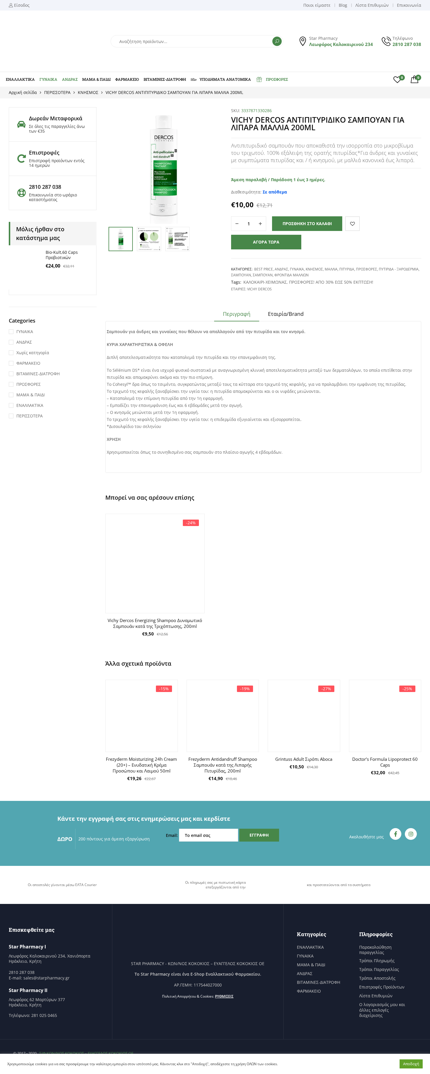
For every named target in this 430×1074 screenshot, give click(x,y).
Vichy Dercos (259, 289)
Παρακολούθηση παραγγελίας (375, 950)
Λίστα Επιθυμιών (376, 995)
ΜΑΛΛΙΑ (331, 269)
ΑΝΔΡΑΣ (70, 79)
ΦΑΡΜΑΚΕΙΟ (127, 79)
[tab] (236, 315)
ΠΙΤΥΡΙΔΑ (346, 269)
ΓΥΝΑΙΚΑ (48, 79)
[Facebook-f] (396, 834)
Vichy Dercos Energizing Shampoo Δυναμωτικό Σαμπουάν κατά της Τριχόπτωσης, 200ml (155, 623)
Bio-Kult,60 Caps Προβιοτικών (62, 254)
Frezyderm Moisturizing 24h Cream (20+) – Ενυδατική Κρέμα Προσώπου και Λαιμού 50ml (141, 765)
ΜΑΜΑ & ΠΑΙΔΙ (96, 79)
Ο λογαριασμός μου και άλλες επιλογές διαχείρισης (382, 1010)
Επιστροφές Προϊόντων (382, 987)
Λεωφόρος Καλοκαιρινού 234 (341, 44)
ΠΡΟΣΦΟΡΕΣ (277, 79)
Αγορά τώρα (266, 242)
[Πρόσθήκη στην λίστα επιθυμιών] (352, 223)
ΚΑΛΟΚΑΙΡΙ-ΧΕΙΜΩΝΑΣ (265, 282)
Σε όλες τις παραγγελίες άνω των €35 (57, 129)
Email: (172, 835)
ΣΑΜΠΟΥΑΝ (241, 275)
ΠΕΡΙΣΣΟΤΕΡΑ (57, 92)
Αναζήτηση (277, 41)
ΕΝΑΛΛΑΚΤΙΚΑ (20, 79)
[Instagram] (411, 834)
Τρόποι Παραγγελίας (379, 969)
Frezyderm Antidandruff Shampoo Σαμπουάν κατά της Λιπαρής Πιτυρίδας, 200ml (222, 765)
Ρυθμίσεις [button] (224, 996)
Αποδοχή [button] (411, 1063)
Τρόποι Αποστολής (377, 978)
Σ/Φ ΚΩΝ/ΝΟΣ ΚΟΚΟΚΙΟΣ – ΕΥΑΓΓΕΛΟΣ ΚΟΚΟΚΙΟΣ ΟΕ (86, 1053)
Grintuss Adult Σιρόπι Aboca (303, 759)
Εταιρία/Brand (286, 313)
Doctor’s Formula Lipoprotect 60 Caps (385, 762)
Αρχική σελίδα (23, 92)
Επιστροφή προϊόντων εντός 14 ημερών (57, 163)
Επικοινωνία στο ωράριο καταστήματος (53, 197)
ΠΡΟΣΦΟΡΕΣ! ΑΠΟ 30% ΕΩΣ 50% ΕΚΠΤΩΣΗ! (331, 282)
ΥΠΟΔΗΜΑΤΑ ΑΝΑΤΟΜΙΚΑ (225, 79)
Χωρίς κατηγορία (32, 352)
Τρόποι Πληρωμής (377, 960)
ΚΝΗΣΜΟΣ (88, 92)
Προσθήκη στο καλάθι (307, 223)
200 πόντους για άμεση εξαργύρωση (114, 839)
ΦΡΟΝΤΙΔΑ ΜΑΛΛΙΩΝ (291, 275)
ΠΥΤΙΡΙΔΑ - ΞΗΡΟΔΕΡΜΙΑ (399, 269)
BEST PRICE (263, 269)
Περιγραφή (236, 313)
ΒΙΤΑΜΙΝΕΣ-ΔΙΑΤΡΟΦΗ (165, 79)
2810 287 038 (407, 44)
